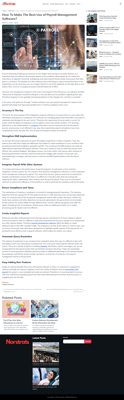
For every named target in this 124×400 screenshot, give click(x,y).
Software (5, 282)
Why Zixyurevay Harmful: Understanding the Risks (108, 17)
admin (16, 23)
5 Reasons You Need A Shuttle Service (46, 364)
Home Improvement (57, 4)
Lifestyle (72, 4)
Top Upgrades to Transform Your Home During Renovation (110, 41)
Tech (78, 4)
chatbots (43, 246)
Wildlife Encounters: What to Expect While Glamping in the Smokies (109, 65)
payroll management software (43, 223)
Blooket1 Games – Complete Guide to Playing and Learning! (110, 53)
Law (66, 4)
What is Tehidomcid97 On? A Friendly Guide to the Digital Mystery (109, 29)
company (34, 125)
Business (46, 4)
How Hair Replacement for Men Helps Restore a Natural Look (110, 78)
